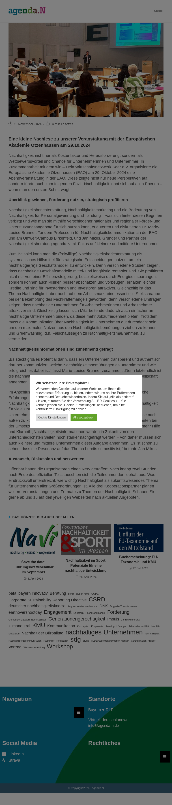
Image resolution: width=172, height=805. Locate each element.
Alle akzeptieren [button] (83, 417)
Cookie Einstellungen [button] (52, 417)
